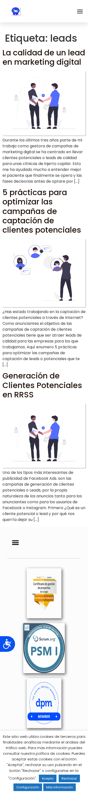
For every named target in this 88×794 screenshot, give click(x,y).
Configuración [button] (27, 787)
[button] (80, 11)
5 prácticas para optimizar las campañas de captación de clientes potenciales (41, 211)
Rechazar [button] (69, 778)
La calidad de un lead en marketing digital (43, 57)
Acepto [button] (48, 778)
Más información (59, 787)
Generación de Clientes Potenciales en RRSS (42, 385)
